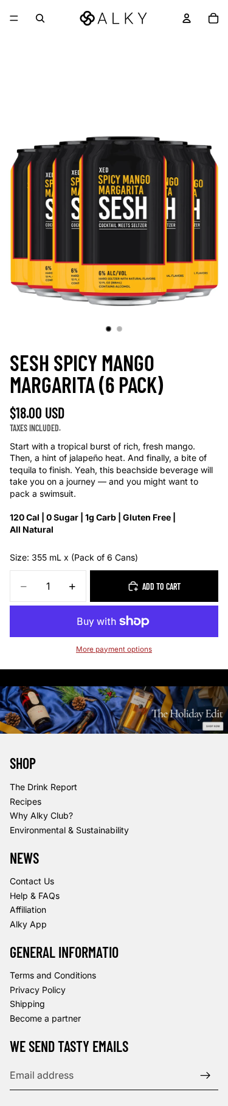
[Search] (40, 18)
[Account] (186, 18)
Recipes (25, 801)
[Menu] (14, 18)
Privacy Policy (38, 990)
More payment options (114, 649)
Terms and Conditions (53, 976)
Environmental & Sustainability (69, 830)
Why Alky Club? (41, 815)
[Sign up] (205, 1075)
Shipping (27, 1004)
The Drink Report (43, 787)
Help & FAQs (35, 895)
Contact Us (32, 881)
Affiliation (28, 910)
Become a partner (45, 1018)
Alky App (28, 924)
